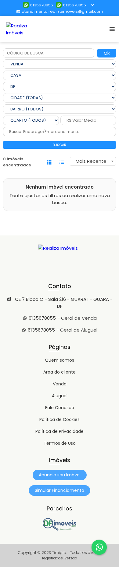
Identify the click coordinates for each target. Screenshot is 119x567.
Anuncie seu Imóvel (60, 475)
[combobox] (93, 161)
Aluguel (59, 396)
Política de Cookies (59, 419)
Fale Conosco (59, 408)
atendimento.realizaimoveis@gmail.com (62, 11)
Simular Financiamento (59, 490)
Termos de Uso (60, 443)
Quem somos (59, 360)
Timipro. (59, 552)
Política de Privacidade (59, 431)
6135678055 (41, 5)
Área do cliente (59, 372)
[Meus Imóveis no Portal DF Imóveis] (59, 529)
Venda (60, 384)
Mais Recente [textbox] (91, 161)
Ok (107, 53)
